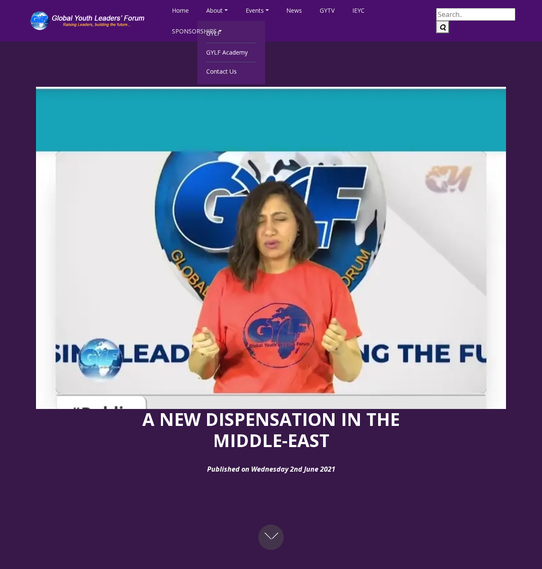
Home (180, 10)
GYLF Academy (227, 52)
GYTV (327, 10)
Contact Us (221, 71)
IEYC (358, 10)
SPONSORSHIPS (194, 31)
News (294, 10)
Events (255, 10)
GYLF (213, 33)
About (214, 10)
